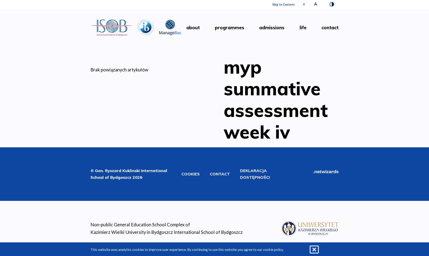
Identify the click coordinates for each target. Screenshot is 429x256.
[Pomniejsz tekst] (304, 4)
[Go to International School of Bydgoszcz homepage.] (310, 227)
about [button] (193, 27)
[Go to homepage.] (111, 27)
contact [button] (330, 27)
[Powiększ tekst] (316, 4)
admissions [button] (271, 27)
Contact (220, 174)
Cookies (190, 174)
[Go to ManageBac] (170, 26)
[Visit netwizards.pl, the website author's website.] (326, 171)
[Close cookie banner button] (314, 249)
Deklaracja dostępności (255, 174)
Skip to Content (283, 4)
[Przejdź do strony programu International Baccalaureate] (146, 26)
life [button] (303, 27)
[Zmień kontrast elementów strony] (332, 4)
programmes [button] (229, 27)
